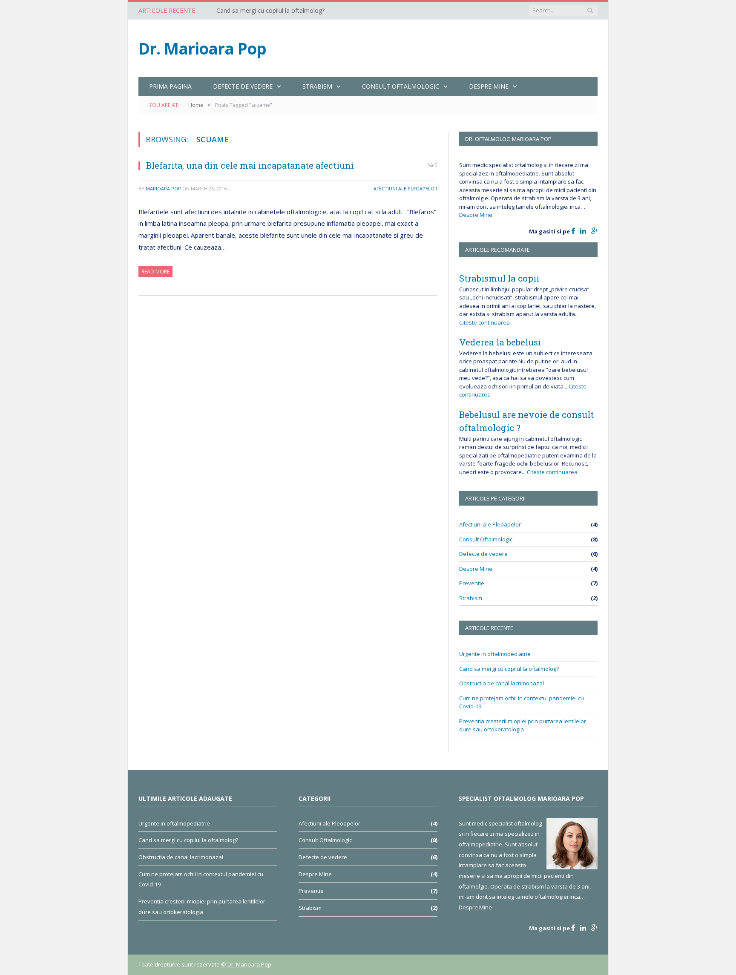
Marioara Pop (163, 188)
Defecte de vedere (483, 554)
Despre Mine (489, 86)
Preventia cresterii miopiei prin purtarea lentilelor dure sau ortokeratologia (522, 725)
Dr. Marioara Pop (202, 48)
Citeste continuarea (484, 322)
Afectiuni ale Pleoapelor (405, 188)
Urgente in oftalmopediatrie (495, 654)
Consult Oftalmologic (400, 86)
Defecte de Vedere (243, 86)
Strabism (317, 86)
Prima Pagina (170, 86)
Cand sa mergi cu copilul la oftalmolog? (270, 10)
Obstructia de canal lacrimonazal (501, 683)
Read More (155, 271)
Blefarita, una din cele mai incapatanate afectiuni (250, 165)
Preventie (471, 583)
